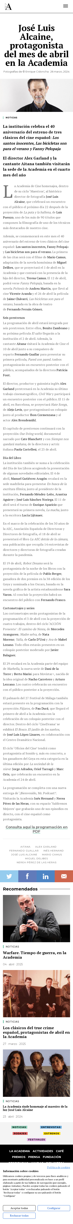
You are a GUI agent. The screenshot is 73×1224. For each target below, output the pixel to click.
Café (60, 1151)
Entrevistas (51, 1127)
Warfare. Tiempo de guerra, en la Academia (34, 955)
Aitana (25, 846)
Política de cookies (58, 1167)
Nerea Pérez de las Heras (36, 862)
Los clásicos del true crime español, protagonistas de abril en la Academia (36, 1032)
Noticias (11, 117)
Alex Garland (46, 846)
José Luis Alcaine (24, 854)
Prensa (34, 1157)
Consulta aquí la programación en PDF (37, 829)
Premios (19, 1157)
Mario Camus (52, 854)
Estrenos (51, 1133)
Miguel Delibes (36, 858)
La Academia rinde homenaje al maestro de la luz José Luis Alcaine (35, 1108)
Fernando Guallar (24, 850)
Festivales (36, 1139)
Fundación (52, 1157)
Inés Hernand (53, 850)
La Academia (19, 1151)
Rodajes (20, 1133)
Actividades (43, 1151)
